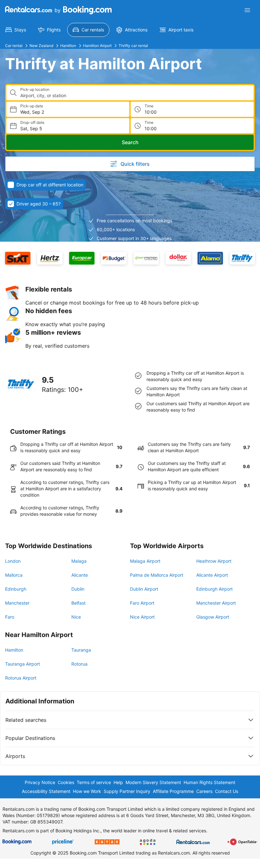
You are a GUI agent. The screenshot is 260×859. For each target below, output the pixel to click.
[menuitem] (15, 30)
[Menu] (247, 10)
